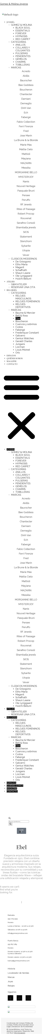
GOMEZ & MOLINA (21, 24)
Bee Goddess (25, 85)
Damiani (26, 98)
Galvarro (20, 335)
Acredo (26, 71)
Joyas (10, 981)
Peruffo (26, 199)
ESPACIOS (11, 355)
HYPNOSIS (21, 36)
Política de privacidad (21, 1025)
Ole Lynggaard (23, 275)
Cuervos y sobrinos (26, 324)
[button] (21, 406)
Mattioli (26, 153)
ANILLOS (20, 44)
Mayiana (26, 158)
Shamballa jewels (26, 227)
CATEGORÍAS (18, 41)
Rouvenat (26, 218)
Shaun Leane (22, 272)
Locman (20, 346)
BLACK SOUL (22, 27)
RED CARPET (22, 39)
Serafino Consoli (26, 222)
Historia (11, 969)
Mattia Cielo (26, 149)
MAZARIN (26, 163)
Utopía (26, 250)
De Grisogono (23, 261)
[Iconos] (33, 811)
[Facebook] (10, 998)
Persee (26, 195)
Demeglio (26, 103)
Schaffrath (21, 270)
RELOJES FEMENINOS (27, 301)
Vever (26, 255)
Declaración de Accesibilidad (22, 1026)
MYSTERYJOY (26, 176)
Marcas (11, 977)
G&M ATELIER (19, 284)
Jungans (20, 344)
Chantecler (26, 94)
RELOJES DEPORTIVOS (22, 305)
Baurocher (26, 80)
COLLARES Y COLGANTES (22, 49)
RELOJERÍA (12, 290)
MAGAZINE (12, 361)
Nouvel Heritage (26, 186)
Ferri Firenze (26, 126)
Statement (26, 236)
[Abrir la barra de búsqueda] (10, 818)
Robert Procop (26, 213)
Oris (17, 352)
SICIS (26, 232)
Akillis (26, 75)
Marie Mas (26, 144)
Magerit (19, 267)
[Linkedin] (19, 998)
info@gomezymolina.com (18, 933)
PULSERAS (21, 53)
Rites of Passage (26, 209)
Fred (26, 131)
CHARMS (20, 61)
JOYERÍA (10, 22)
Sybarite (26, 245)
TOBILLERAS (22, 64)
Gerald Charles (23, 341)
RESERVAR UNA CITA (23, 287)
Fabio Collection (26, 121)
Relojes (11, 986)
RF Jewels (26, 204)
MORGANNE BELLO (26, 172)
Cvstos (19, 327)
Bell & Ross (21, 315)
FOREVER (20, 33)
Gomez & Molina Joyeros (14, 3)
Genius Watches (24, 338)
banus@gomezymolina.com (19, 961)
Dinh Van (26, 108)
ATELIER (11, 281)
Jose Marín (26, 135)
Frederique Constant (27, 332)
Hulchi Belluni (23, 278)
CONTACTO (12, 364)
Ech (26, 112)
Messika (26, 167)
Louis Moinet (22, 349)
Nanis (26, 181)
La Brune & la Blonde (26, 140)
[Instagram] (28, 998)
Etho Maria (21, 264)
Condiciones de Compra (15, 1023)
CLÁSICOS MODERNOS (24, 258)
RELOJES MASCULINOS (23, 297)
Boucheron (26, 89)
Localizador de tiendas (18, 973)
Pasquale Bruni (26, 190)
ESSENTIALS (22, 30)
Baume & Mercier (25, 312)
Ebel (18, 318)
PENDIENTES (22, 56)
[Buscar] (10, 824)
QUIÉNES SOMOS (15, 358)
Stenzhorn (26, 241)
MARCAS (16, 67)
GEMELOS (21, 59)
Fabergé (26, 117)
